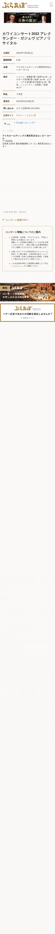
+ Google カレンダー (25, 122)
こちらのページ (17, 266)
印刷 (8, 124)
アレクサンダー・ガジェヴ (15, 212)
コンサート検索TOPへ (17, 220)
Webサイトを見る (24, 115)
